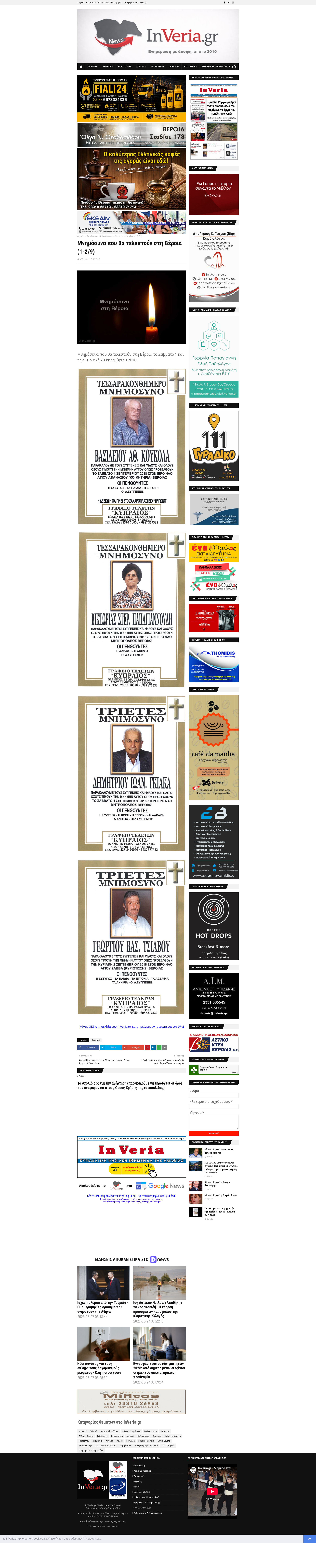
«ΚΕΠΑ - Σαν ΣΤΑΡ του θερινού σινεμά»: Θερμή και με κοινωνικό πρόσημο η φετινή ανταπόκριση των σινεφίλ (221, 1167)
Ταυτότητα (91, 2)
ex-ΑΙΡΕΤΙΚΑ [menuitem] (190, 66)
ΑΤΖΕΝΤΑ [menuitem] (141, 66)
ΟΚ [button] (309, 1538)
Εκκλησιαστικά (150, 1431)
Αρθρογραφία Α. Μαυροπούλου (148, 1513)
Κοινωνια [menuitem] (108, 66)
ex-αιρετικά (97, 1441)
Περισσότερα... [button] (93, 1538)
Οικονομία (157, 1436)
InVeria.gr (84, 259)
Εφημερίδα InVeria (146, 1441)
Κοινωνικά (95, 236)
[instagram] (233, 2)
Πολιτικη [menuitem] (93, 66)
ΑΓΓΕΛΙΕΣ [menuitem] (174, 66)
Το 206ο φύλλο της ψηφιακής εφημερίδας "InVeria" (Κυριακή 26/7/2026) (220, 1211)
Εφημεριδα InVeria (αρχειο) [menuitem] (217, 66)
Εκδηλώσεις (102, 1436)
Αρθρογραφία (143, 1436)
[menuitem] (81, 66)
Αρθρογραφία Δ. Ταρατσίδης (91, 1450)
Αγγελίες (109, 1441)
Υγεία (136, 1486)
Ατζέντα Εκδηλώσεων (131, 1431)
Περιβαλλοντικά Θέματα (106, 1446)
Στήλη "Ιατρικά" (168, 1446)
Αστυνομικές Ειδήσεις (110, 1431)
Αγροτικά (130, 1436)
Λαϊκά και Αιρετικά (173, 1436)
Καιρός (120, 1441)
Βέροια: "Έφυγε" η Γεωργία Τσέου (220, 1195)
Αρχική (80, 2)
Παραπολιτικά (117, 1436)
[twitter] (228, 2)
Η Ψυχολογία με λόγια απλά (146, 1446)
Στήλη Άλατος (125, 1446)
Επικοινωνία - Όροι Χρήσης (110, 2)
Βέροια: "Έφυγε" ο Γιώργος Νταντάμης (217, 1184)
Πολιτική (93, 1431)
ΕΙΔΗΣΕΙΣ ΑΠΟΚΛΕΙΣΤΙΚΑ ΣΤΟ (122, 1259)
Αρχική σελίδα (83, 236)
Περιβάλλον (84, 1441)
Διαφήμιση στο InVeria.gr (136, 2)
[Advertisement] (131, 1226)
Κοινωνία (82, 1431)
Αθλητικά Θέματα (86, 1436)
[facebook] (224, 2)
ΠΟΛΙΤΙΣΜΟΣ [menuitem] (124, 66)
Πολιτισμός (165, 1431)
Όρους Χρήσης (126, 1088)
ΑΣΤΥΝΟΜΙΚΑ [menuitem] (157, 66)
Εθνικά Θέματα (164, 1441)
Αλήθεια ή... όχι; (85, 1446)
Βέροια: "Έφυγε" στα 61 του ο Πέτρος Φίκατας (219, 1151)
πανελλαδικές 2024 (142, 1507)
